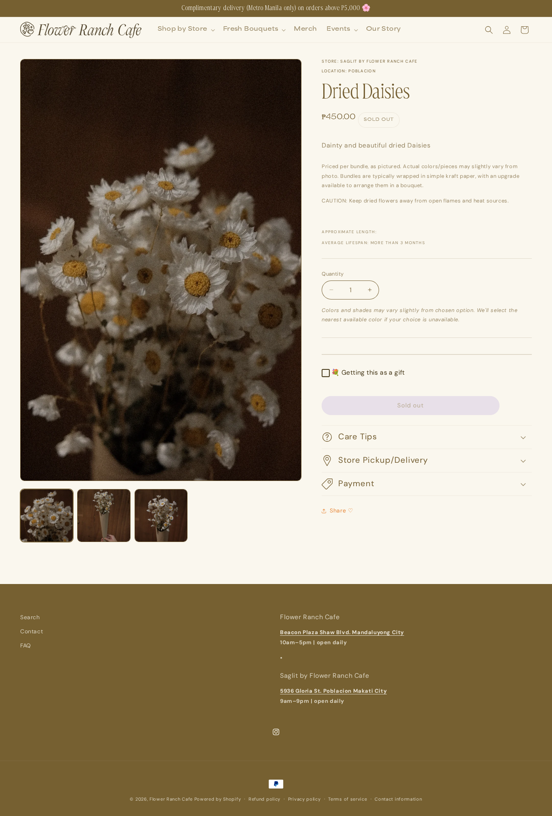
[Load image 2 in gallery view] (103, 515)
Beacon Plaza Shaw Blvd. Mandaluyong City (342, 632)
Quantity (332, 273)
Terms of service (347, 799)
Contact (31, 631)
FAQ (25, 645)
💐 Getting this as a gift (368, 372)
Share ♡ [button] (341, 510)
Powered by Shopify (217, 799)
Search (30, 617)
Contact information (398, 799)
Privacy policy (304, 799)
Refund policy (264, 799)
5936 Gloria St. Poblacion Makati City (333, 691)
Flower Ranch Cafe (171, 799)
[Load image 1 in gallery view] (46, 515)
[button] (185, 29)
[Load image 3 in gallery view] (161, 515)
